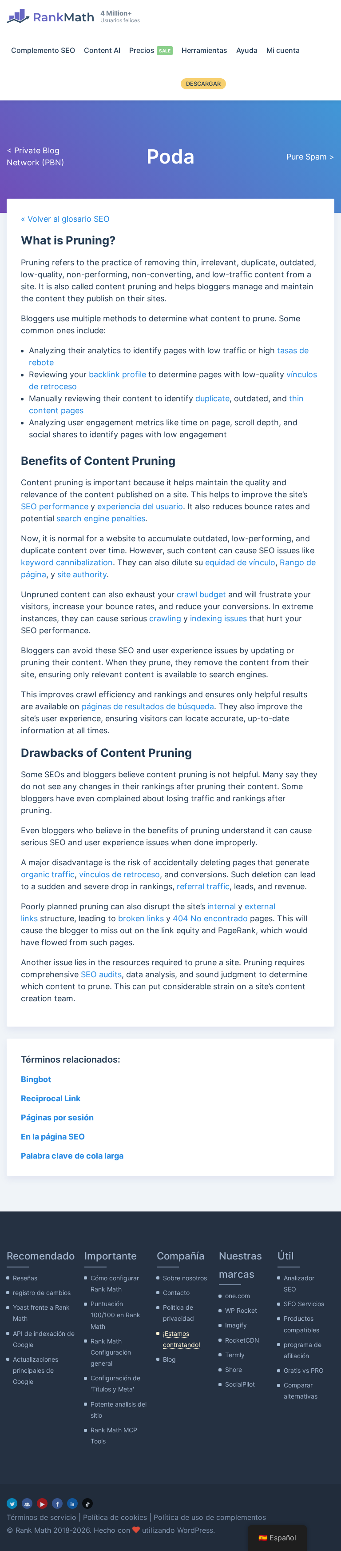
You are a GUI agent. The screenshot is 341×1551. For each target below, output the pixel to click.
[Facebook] (57, 1503)
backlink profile (117, 374)
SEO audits (101, 974)
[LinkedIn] (72, 1503)
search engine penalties (100, 518)
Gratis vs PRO (304, 1370)
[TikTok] (87, 1503)
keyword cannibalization (67, 562)
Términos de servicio (41, 1517)
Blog (169, 1359)
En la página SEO (53, 1136)
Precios (142, 50)
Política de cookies (115, 1517)
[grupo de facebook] (27, 1503)
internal (221, 906)
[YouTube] (42, 1503)
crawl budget (201, 594)
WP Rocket (241, 1310)
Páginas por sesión (57, 1117)
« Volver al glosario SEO (65, 219)
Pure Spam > (310, 156)
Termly (235, 1355)
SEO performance (54, 506)
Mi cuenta (283, 50)
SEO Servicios (304, 1303)
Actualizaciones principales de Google (35, 1370)
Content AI (102, 50)
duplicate (212, 398)
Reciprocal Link (50, 1098)
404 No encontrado (210, 918)
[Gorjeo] (12, 1503)
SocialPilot (240, 1384)
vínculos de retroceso (119, 874)
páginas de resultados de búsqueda (148, 706)
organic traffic (48, 874)
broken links (141, 918)
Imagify (236, 1325)
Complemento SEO (43, 50)
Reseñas (25, 1278)
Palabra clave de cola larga (72, 1155)
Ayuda (247, 50)
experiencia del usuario (140, 506)
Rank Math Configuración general (111, 1352)
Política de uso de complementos (210, 1517)
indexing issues (218, 618)
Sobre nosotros (185, 1278)
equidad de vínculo (240, 562)
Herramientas (204, 50)
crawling (165, 618)
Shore (233, 1369)
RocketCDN (242, 1340)
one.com (237, 1295)
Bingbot (36, 1079)
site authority (82, 574)
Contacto (176, 1292)
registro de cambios (42, 1292)
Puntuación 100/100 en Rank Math (115, 1315)
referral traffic (203, 886)
